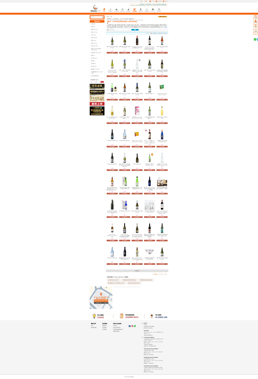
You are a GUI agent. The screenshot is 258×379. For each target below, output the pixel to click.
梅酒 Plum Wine (94, 29)
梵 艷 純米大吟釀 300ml (112, 257)
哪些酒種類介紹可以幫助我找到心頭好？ (116, 283)
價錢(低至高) (160, 33)
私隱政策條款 (116, 331)
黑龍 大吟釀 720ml (137, 164)
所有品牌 (93, 23)
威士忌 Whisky (94, 37)
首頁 (108, 16)
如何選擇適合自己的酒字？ (113, 280)
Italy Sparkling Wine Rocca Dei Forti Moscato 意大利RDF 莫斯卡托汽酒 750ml (137, 235)
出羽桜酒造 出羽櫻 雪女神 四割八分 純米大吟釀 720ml (162, 235)
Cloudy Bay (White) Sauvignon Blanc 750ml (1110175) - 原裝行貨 (112, 71)
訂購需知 (104, 329)
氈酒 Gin (93, 55)
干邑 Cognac (93, 34)
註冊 (146, 1)
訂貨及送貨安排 (117, 327)
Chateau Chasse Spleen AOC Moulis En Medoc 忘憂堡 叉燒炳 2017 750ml (162, 212)
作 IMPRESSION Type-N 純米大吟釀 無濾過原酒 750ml (112, 212)
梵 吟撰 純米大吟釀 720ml (124, 211)
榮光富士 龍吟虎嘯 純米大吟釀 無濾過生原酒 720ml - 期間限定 (149, 235)
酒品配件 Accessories (95, 69)
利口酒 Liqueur (94, 58)
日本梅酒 (116, 10)
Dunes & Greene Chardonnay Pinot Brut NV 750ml (112, 235)
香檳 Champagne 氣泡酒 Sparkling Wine (96, 49)
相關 (151, 33)
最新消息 (104, 325)
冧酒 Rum (93, 60)
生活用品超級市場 (95, 75)
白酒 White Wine (94, 45)
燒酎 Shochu (93, 40)
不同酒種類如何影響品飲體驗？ (146, 280)
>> (163, 274)
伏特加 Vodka (94, 66)
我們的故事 (93, 327)
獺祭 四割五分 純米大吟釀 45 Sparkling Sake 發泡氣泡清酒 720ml (124, 165)
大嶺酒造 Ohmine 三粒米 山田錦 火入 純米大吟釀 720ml (137, 71)
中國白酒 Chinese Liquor (96, 52)
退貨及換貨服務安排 (118, 329)
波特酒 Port (93, 63)
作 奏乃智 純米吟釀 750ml (112, 140)
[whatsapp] (135, 326)
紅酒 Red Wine (94, 43)
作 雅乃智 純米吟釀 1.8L (112, 164)
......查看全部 (165, 27)
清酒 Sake (93, 26)
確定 (102, 81)
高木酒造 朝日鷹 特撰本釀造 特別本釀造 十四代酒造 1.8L (162, 71)
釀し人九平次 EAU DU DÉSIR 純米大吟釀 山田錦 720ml (137, 259)
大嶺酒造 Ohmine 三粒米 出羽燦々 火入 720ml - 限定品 (162, 165)
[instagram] (132, 326)
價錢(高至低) (155, 33)
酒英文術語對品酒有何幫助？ (134, 283)
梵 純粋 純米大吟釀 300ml (124, 140)
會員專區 (104, 327)
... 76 (165, 274)
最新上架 (165, 33)
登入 (141, 1)
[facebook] (130, 326)
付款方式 (115, 325)
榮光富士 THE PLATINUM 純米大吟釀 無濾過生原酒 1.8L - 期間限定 (149, 188)
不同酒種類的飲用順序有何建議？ (129, 280)
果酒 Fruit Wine (94, 32)
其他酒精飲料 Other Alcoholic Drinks (97, 72)
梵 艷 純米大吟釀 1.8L (149, 93)
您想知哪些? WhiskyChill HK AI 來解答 (117, 277)
